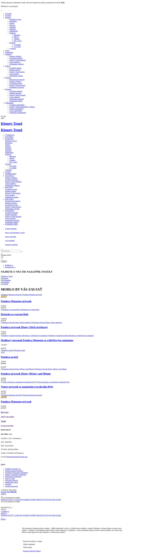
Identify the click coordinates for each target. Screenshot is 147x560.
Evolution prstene (15, 68)
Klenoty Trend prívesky (17, 85)
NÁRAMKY (9, 211)
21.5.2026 (17, 47)
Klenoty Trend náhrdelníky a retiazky (22, 107)
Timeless (17, 39)
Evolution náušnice (15, 58)
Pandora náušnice (15, 56)
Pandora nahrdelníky (16, 109)
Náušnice (12, 27)
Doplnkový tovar (15, 19)
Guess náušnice (14, 62)
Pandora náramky (15, 93)
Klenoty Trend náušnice (17, 60)
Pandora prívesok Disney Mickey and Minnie (26, 373)
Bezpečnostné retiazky (17, 80)
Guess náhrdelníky (15, 111)
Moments (17, 35)
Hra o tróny (18, 41)
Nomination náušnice (16, 64)
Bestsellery (13, 21)
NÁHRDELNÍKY (11, 224)
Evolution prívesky (15, 83)
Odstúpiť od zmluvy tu (13, 469)
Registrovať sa (10, 267)
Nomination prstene (16, 76)
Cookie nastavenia (11, 486)
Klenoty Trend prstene (17, 72)
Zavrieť (4, 261)
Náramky (12, 29)
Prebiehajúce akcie (11, 482)
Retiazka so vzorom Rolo (14, 314)
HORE (3, 519)
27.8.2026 (17, 45)
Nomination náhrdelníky (17, 113)
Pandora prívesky (15, 81)
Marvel (16, 37)
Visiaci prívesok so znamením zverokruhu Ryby (27, 386)
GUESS (8, 172)
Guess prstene (14, 74)
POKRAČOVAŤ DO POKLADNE (48, 500)
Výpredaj (8, 14)
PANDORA (9, 139)
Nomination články (15, 101)
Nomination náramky (16, 99)
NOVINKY (9, 137)
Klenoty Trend (11, 123)
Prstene (11, 23)
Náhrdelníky (13, 31)
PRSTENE (9, 187)
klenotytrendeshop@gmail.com (17, 457)
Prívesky (12, 25)
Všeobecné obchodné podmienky (16, 473)
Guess (7, 50)
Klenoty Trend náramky (17, 95)
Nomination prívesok (16, 87)
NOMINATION (10, 174)
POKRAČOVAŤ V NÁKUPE (11, 500)
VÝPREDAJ (9, 135)
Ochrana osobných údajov (14, 471)
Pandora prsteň (9, 357)
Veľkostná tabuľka (11, 480)
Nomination (9, 52)
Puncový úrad (10, 478)
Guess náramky (14, 97)
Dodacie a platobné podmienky (15, 475)
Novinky (8, 15)
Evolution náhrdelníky (17, 105)
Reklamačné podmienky (13, 477)
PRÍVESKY (9, 199)
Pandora (8, 17)
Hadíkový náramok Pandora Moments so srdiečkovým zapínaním (37, 340)
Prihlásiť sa (9, 265)
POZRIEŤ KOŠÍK (29, 500)
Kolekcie (12, 33)
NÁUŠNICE (9, 176)
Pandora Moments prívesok (16, 301)
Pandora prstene (14, 70)
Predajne (8, 484)
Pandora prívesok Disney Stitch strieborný (24, 327)
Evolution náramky (15, 91)
